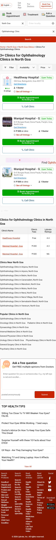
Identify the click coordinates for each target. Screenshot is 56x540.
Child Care (5, 520)
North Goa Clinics (26, 47)
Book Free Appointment (46, 5)
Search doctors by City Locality (18, 490)
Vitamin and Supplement (6, 486)
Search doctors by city (18, 482)
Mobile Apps (40, 494)
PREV (6, 211)
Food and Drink (5, 511)
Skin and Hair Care (5, 496)
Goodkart (5, 482)
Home (2, 47)
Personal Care (4, 516)
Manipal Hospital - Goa (28, 118)
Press (39, 513)
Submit (44, 394)
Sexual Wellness (5, 501)
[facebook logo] (49, 479)
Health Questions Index (30, 496)
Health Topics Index (28, 511)
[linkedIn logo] (49, 487)
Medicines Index (30, 517)
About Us (41, 482)
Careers (40, 490)
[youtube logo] (49, 491)
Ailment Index (29, 522)
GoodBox (5, 523)
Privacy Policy (40, 504)
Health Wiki (28, 483)
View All (28, 466)
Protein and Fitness (5, 491)
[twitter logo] (49, 483)
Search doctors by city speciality (19, 510)
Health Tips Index (28, 489)
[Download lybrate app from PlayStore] (51, 505)
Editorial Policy (40, 509)
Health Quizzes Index (29, 504)
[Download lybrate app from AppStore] (51, 508)
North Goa (12, 47)
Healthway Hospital (26, 77)
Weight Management (6, 506)
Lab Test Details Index (29, 528)
